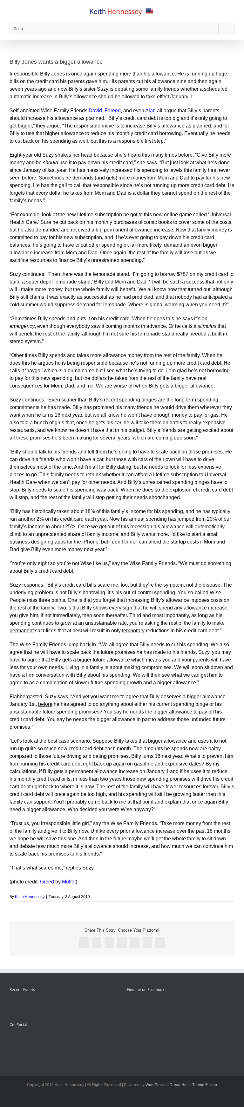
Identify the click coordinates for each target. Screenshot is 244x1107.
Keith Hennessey (29, 897)
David (95, 110)
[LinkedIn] (37, 1040)
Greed (47, 881)
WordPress (155, 1085)
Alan (150, 110)
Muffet (69, 881)
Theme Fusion (204, 1085)
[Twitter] (28, 1040)
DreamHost (179, 1085)
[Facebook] (11, 1040)
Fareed (113, 110)
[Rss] (20, 1040)
